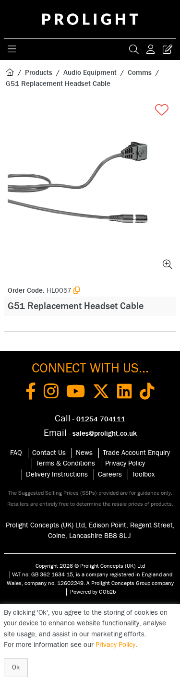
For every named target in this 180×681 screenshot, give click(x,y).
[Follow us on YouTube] (75, 393)
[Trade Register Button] (167, 49)
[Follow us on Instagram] (51, 393)
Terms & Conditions (65, 463)
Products (38, 73)
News (84, 453)
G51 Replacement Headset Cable (58, 84)
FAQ (16, 453)
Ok (16, 667)
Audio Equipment (90, 73)
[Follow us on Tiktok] (147, 393)
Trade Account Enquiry (136, 453)
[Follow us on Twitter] (101, 393)
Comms (140, 73)
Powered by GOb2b (93, 591)
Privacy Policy (125, 463)
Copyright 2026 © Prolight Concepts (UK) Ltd (90, 565)
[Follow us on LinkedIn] (124, 393)
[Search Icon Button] (134, 49)
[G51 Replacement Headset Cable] (90, 187)
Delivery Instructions (57, 474)
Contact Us (49, 453)
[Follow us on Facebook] (31, 393)
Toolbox (143, 474)
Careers (110, 474)
